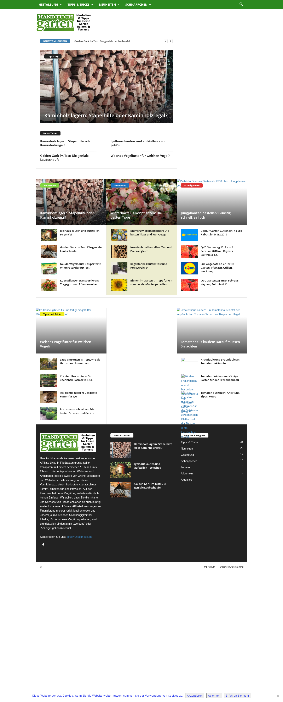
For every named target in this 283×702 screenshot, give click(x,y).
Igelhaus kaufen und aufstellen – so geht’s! (113, 115)
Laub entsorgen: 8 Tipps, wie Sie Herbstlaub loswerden (80, 361)
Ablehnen (214, 695)
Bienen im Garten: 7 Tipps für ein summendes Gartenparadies (151, 282)
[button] (241, 4)
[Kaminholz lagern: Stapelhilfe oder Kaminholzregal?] (71, 202)
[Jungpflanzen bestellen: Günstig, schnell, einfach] (212, 202)
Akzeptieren (195, 695)
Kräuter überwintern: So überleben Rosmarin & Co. (76, 378)
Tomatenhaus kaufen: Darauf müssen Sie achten (210, 344)
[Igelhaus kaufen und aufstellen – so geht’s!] (124, 108)
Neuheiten (107, 4)
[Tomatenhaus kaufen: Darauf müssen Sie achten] (212, 330)
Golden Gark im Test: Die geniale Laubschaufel (64, 158)
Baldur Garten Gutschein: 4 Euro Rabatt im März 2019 (221, 232)
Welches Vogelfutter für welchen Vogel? (97, 41)
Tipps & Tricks (78, 4)
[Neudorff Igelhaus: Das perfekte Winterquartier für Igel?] (49, 268)
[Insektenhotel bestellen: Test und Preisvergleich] (119, 251)
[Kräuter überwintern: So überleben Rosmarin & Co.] (48, 380)
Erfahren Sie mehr (237, 695)
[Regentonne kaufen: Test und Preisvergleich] (119, 268)
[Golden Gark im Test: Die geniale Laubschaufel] (49, 251)
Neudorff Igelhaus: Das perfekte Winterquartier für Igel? (80, 265)
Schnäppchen (136, 4)
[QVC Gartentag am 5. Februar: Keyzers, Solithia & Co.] (189, 285)
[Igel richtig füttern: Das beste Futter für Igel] (48, 397)
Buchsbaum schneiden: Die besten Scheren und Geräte (77, 411)
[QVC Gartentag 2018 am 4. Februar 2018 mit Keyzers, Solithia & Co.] (189, 251)
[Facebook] (44, 545)
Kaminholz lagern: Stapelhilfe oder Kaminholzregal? (66, 143)
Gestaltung (48, 4)
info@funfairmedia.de (79, 536)
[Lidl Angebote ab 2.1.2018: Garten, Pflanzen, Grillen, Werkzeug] (189, 268)
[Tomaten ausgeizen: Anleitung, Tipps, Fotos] (189, 546)
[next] (171, 41)
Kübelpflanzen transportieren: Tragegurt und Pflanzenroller (79, 282)
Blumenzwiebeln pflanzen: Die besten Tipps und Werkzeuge (149, 232)
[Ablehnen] (278, 696)
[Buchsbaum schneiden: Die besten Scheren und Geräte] (48, 413)
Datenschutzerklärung (231, 566)
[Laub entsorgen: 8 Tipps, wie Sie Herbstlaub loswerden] (48, 364)
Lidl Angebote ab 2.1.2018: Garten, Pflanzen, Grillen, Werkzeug (217, 267)
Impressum (209, 566)
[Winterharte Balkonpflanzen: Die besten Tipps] (141, 202)
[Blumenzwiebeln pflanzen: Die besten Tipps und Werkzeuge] (119, 235)
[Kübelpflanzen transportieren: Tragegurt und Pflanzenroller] (49, 285)
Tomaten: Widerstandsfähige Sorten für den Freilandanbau (220, 378)
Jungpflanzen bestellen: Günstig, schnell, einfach (206, 215)
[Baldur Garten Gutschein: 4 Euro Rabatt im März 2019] (189, 235)
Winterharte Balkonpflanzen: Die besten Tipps (136, 215)
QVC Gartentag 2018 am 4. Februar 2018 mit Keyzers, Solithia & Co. (217, 251)
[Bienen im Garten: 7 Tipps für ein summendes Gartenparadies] (119, 285)
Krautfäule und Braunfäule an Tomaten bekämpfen (220, 361)
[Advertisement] (172, 22)
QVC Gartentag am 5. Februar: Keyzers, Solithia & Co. (220, 282)
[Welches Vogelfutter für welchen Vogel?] (71, 330)
